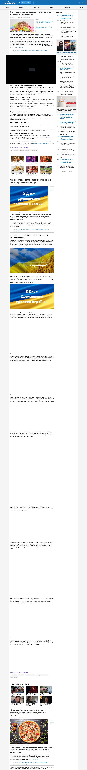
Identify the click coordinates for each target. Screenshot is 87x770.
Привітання (21, 675)
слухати (26, 2)
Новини (6, 7)
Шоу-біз (20, 7)
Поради (22, 150)
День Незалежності (30, 675)
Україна (15, 675)
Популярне (66, 7)
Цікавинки (34, 150)
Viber (27, 147)
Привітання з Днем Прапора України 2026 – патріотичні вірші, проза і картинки (44, 22)
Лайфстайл (36, 7)
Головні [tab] (74, 12)
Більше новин (67, 171)
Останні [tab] (68, 12)
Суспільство (45, 675)
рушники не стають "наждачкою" (41, 143)
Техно (51, 7)
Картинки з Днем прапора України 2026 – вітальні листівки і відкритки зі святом (43, 27)
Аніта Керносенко (26, 17)
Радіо (81, 7)
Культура (38, 675)
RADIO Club (20, 47)
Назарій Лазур (22, 185)
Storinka (36, 759)
